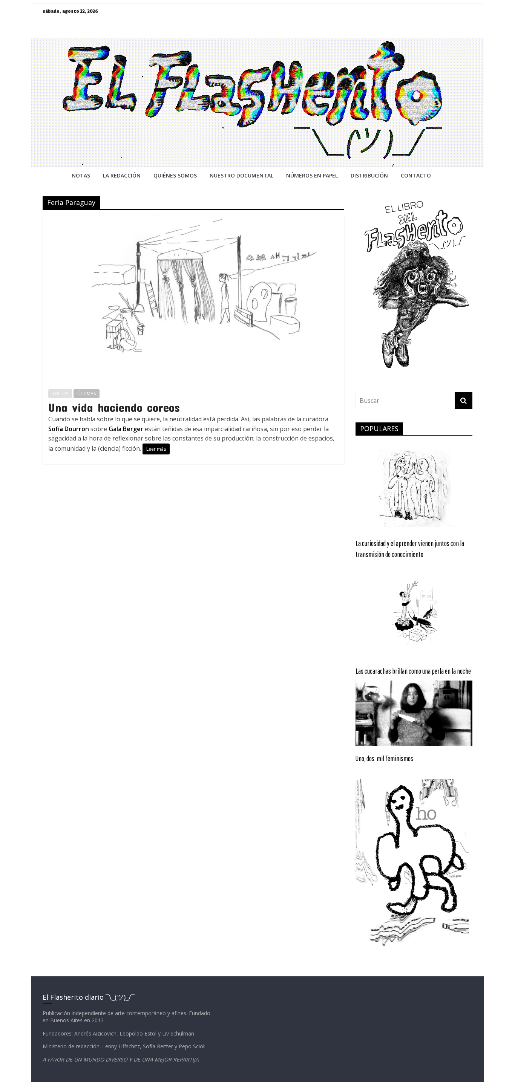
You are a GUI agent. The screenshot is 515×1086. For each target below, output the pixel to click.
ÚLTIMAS (86, 393)
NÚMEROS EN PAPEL (312, 175)
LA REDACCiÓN (122, 175)
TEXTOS (60, 393)
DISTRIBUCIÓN (369, 175)
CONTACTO (416, 175)
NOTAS (81, 175)
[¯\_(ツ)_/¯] (257, 42)
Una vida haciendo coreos (114, 407)
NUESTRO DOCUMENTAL (241, 175)
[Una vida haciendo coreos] (194, 220)
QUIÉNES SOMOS (175, 175)
